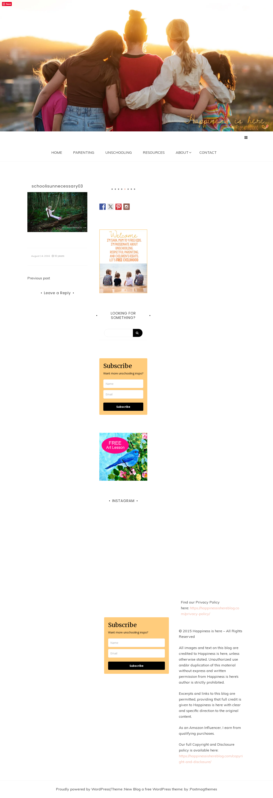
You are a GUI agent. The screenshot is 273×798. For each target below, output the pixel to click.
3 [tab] (118, 189)
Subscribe (123, 407)
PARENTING (83, 152)
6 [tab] (128, 189)
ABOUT (182, 152)
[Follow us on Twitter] (110, 206)
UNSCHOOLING (118, 152)
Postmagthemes (203, 789)
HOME (56, 152)
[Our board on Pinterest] (118, 206)
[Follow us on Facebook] (102, 206)
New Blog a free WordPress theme (153, 789)
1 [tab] (112, 189)
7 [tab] (131, 189)
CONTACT (208, 152)
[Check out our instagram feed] (126, 206)
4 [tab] (121, 189)
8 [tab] (134, 189)
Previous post (38, 278)
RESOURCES (154, 152)
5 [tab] (125, 189)
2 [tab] (115, 189)
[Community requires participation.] (123, 537)
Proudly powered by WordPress (83, 789)
